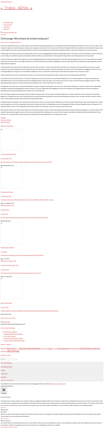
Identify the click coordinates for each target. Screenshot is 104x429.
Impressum (3, 377)
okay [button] (64, 384)
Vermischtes (85, 348)
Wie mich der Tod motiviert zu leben (13, 338)
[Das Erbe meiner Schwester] (52, 233)
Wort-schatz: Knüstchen (10, 332)
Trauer (50, 348)
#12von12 (4, 348)
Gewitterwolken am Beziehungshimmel (14, 340)
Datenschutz (4, 373)
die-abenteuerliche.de (6, 366)
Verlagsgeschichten (74, 348)
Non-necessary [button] (5, 418)
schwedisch (44, 348)
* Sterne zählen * (16, 8)
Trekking (55, 348)
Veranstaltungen (63, 348)
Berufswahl (11, 348)
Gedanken (3, 117)
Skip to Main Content (6, 1)
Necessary (5, 409)
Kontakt (3, 370)
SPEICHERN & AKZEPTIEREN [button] (9, 427)
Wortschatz (13, 350)
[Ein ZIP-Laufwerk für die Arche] (52, 140)
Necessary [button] (3, 407)
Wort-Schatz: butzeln (9, 336)
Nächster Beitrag (5, 122)
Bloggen (17, 348)
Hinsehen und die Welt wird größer (13, 334)
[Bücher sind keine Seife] (52, 289)
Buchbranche (25, 348)
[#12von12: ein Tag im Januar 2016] (52, 261)
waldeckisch (95, 348)
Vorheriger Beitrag (6, 120)
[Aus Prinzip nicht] (52, 205)
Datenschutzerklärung (57, 384)
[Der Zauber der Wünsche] (52, 178)
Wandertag (4, 351)
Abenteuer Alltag (14, 42)
